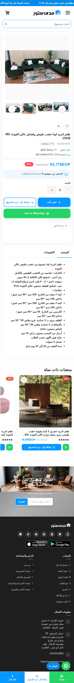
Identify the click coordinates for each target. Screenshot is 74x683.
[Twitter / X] (60, 534)
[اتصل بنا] (65, 665)
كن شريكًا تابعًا (62, 595)
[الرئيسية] (46, 13)
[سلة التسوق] (7, 12)
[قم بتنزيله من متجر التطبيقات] (36, 544)
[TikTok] (28, 534)
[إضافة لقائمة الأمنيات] (67, 126)
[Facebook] (68, 534)
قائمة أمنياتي (63, 577)
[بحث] (6, 23)
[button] (67, 12)
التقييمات (49, 252)
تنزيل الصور (59, 225)
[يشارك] (58, 126)
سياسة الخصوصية (23, 571)
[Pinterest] (20, 534)
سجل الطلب (62, 571)
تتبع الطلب (63, 583)
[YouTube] (44, 534)
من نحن (27, 565)
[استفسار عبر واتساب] (66, 447)
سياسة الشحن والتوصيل (20, 589)
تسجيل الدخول (62, 565)
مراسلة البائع (47, 149)
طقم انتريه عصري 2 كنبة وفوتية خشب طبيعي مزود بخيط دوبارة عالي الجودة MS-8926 (47, 433)
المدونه (65, 589)
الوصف (64, 252)
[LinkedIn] (36, 534)
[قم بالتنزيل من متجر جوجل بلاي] (60, 544)
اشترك (21, 501)
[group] (37, 75)
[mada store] (37, 525)
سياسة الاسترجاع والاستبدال (19, 583)
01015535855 (57, 653)
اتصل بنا (53, 666)
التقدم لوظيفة (62, 602)
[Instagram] (52, 534)
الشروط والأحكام (23, 577)
